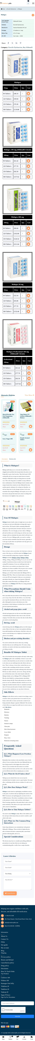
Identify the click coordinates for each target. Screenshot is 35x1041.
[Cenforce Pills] (5, 3)
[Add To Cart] (13, 426)
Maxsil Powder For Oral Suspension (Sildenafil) (8, 416)
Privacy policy (6, 957)
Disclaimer (4, 968)
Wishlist (10, 1038)
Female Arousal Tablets (25, 438)
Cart (17, 1038)
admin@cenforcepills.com (11, 922)
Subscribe (17, 1016)
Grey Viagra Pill (8, 439)
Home (3, 9)
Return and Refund (7, 960)
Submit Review (11, 893)
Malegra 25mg (16, 557)
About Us (4, 936)
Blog (2, 951)
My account (5, 948)
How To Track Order (8, 971)
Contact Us (4, 939)
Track (31, 1039)
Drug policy (5, 965)
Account (24, 1039)
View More (29, 395)
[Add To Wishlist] (33, 15)
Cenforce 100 (5, 977)
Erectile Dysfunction (11, 9)
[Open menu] (33, 3)
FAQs (3, 942)
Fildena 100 (5, 980)
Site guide (4, 945)
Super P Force (5, 995)
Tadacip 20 (4, 992)
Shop (3, 1039)
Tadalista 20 (5, 989)
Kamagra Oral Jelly (7, 983)
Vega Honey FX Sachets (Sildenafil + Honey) (26, 416)
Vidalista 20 (5, 986)
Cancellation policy (7, 963)
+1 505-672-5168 (9, 915)
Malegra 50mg (24, 557)
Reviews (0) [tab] (12, 459)
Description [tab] (5, 459)
